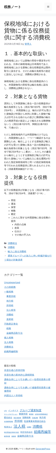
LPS (5, 411)
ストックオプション (11, 414)
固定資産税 (17, 418)
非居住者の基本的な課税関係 (19, 374)
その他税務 (10, 287)
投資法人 (8, 427)
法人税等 (11, 310)
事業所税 (11, 296)
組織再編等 (42, 432)
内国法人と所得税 (13, 395)
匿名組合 (8, 417)
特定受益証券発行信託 (11, 432)
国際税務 (26, 417)
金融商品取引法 (14, 333)
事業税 (31, 414)
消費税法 (12, 243)
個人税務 (8, 337)
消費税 (11, 247)
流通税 (29, 427)
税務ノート (12, 7)
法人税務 (8, 342)
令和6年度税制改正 (41, 414)
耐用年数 (7, 436)
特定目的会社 (26, 432)
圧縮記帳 (35, 418)
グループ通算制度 (30, 410)
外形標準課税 (8, 421)
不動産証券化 (11, 324)
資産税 (9, 319)
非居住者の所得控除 (14, 370)
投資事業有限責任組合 (35, 421)
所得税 (9, 305)
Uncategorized (12, 282)
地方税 (9, 301)
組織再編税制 (11, 351)
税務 (8, 328)
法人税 (19, 426)
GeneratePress (43, 448)
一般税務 (8, 291)
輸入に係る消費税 (17, 251)
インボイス (13, 410)
